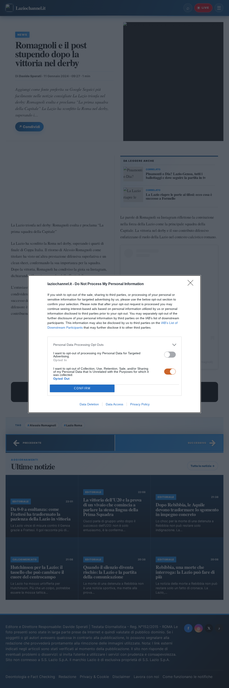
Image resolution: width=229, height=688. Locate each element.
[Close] (192, 284)
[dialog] (114, 344)
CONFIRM (82, 388)
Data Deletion (89, 404)
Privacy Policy (140, 404)
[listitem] (114, 344)
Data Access (114, 404)
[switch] (170, 355)
